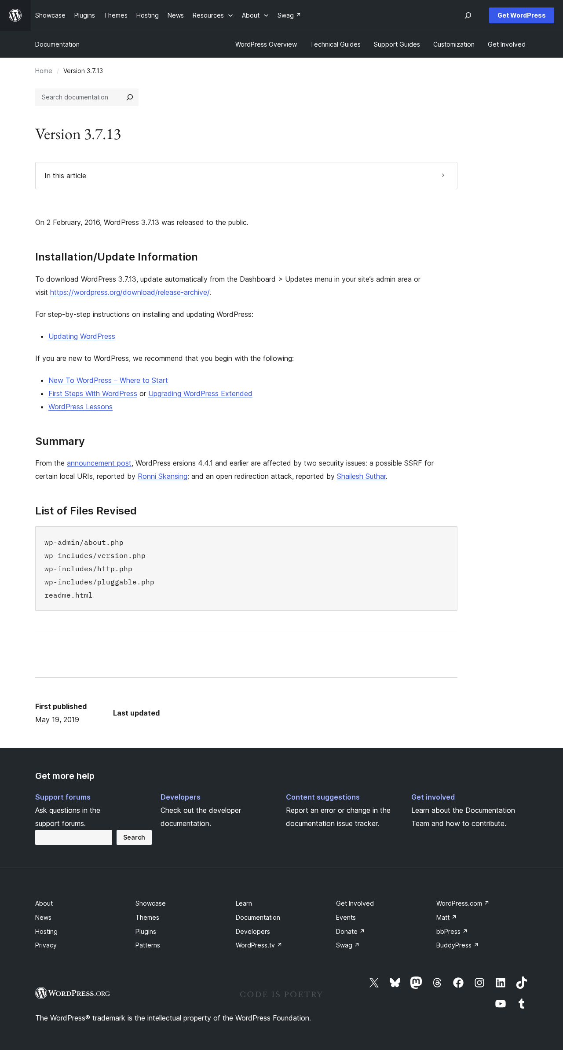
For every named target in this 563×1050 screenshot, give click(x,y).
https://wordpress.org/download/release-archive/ (129, 292)
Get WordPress (521, 15)
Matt (446, 917)
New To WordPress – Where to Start (108, 380)
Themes (147, 917)
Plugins (145, 931)
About (44, 903)
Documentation (57, 44)
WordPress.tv (259, 945)
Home (43, 70)
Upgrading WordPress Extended (200, 393)
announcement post (99, 463)
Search (134, 837)
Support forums (63, 797)
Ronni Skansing (162, 476)
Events (346, 917)
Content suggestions (323, 797)
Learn (244, 903)
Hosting (46, 931)
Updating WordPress (81, 336)
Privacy (46, 945)
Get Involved (355, 903)
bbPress (452, 931)
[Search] (130, 97)
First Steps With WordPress (92, 393)
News (43, 917)
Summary (60, 441)
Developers (181, 797)
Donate (350, 931)
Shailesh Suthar (361, 476)
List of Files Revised (86, 511)
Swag (348, 945)
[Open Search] (468, 15)
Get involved (433, 797)
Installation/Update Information (116, 257)
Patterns (147, 945)
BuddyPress (457, 945)
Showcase (150, 903)
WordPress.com (463, 903)
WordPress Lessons (80, 406)
